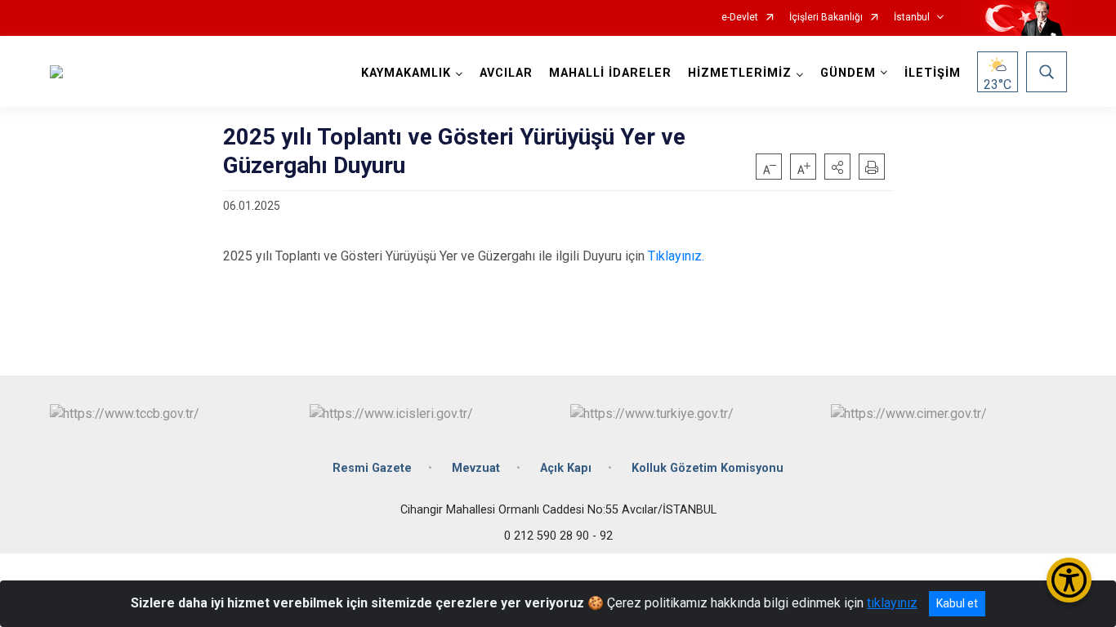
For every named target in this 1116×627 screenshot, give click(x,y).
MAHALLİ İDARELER (610, 73)
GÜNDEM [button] (848, 73)
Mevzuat (476, 468)
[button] (837, 166)
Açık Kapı (565, 468)
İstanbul (912, 17)
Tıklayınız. (676, 256)
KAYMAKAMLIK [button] (406, 73)
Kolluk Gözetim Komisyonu (707, 468)
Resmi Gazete (372, 468)
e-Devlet (739, 17)
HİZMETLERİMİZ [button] (740, 73)
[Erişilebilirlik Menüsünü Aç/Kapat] (1069, 580)
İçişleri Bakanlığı (826, 17)
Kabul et (957, 603)
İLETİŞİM (932, 73)
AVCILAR (506, 73)
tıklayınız (892, 603)
